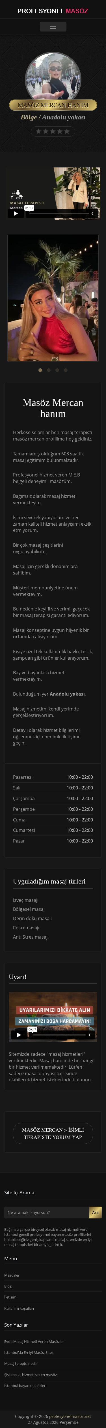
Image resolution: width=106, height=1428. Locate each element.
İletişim (10, 1297)
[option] (53, 298)
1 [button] (40, 370)
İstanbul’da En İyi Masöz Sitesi (29, 1352)
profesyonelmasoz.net (70, 1416)
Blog (8, 1286)
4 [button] (66, 370)
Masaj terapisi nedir (20, 1363)
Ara (95, 1212)
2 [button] (49, 370)
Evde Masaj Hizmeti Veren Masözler (34, 1341)
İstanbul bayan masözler (25, 1385)
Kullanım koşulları (19, 1308)
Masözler (12, 1275)
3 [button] (57, 370)
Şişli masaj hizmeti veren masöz (30, 1374)
